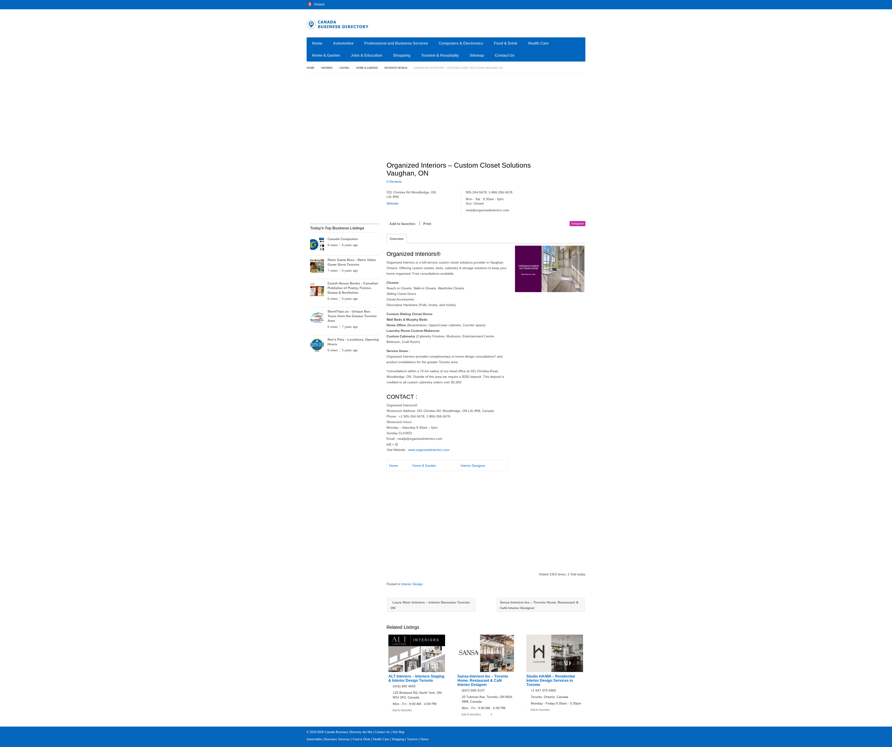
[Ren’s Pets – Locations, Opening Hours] (317, 346)
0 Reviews (394, 181)
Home (317, 43)
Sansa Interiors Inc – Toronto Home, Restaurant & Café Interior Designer (539, 605)
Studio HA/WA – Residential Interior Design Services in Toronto (550, 680)
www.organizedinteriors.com (428, 450)
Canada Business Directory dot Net (348, 732)
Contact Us (505, 55)
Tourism (412, 739)
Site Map (398, 732)
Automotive (343, 43)
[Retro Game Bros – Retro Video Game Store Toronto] (317, 266)
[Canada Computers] (317, 246)
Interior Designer (473, 465)
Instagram (577, 223)
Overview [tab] (396, 239)
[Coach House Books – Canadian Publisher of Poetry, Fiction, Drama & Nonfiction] (317, 290)
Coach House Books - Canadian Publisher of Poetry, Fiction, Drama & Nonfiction (353, 287)
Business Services (337, 739)
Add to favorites (402, 224)
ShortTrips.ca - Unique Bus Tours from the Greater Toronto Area (352, 316)
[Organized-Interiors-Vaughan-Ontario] (549, 269)
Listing (344, 67)
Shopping (401, 55)
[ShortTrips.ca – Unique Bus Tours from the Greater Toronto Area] (317, 318)
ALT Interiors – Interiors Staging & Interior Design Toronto (416, 678)
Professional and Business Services (396, 43)
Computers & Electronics (461, 43)
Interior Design (395, 67)
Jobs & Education (366, 55)
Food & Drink (505, 43)
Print (427, 224)
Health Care (538, 43)
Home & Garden (326, 55)
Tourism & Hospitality (440, 55)
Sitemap (477, 55)
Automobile (314, 739)
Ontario (319, 4)
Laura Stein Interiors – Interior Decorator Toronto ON (430, 605)
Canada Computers (343, 239)
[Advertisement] (488, 115)
